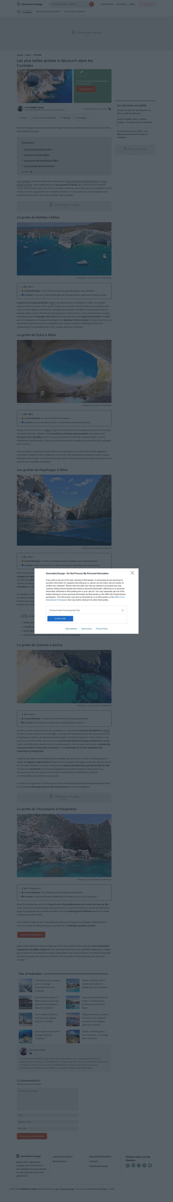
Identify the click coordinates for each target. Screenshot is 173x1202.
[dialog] (86, 601)
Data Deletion (71, 629)
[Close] (133, 573)
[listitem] (86, 610)
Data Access (86, 629)
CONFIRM (60, 619)
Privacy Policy (102, 629)
